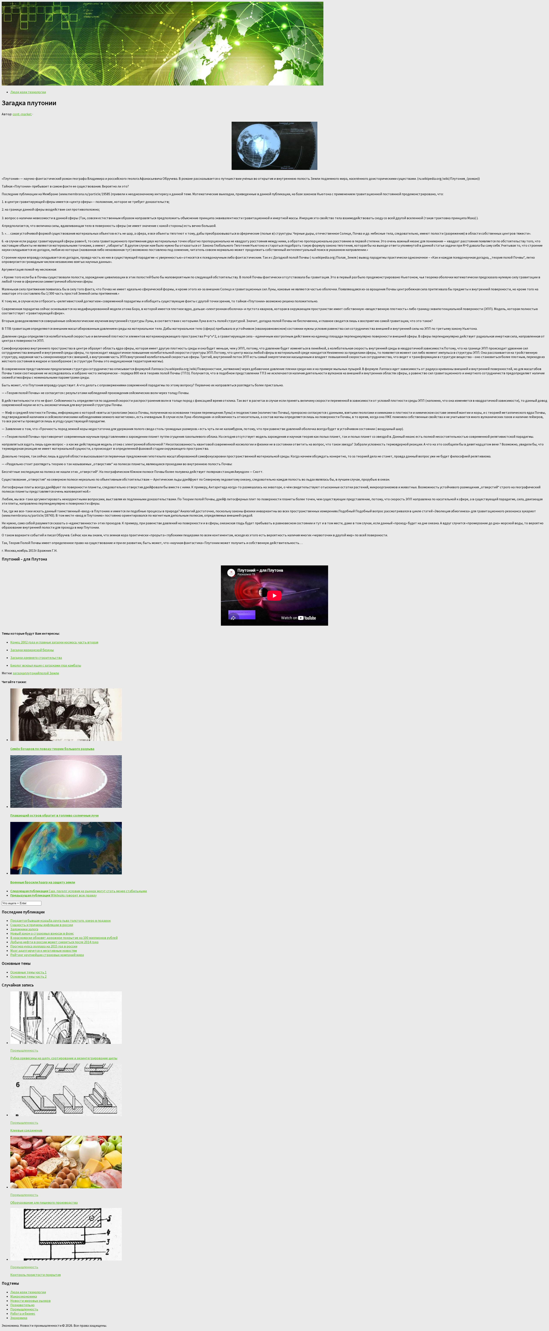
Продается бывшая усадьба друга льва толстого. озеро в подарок (60, 920)
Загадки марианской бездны (32, 650)
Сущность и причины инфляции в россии (41, 925)
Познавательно (22, 1305)
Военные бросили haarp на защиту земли (42, 882)
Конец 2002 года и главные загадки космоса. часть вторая (54, 642)
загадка (18, 673)
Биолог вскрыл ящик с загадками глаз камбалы (45, 665)
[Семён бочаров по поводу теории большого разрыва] (66, 739)
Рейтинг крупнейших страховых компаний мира (47, 955)
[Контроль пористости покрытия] (66, 1259)
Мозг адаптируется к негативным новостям (43, 950)
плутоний (31, 673)
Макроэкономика (23, 1296)
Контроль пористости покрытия (35, 1275)
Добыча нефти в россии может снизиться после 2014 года (54, 942)
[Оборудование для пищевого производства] (66, 1187)
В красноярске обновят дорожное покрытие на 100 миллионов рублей (64, 937)
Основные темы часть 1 (28, 972)
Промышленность (24, 1050)
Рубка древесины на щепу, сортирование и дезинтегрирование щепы (63, 1058)
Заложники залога (24, 929)
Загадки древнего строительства (36, 657)
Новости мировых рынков (30, 1300)
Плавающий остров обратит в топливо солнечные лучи (54, 815)
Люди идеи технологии (28, 92)
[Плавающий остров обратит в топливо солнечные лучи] (66, 806)
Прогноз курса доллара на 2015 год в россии (43, 946)
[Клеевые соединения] (66, 1115)
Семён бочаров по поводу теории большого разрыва (52, 748)
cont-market (22, 114)
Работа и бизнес (22, 1313)
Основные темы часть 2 (28, 976)
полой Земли (49, 673)
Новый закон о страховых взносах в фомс (42, 933)
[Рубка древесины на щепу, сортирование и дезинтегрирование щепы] (66, 1042)
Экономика (18, 1318)
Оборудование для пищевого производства (44, 1202)
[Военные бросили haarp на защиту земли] (66, 873)
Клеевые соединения (26, 1130)
